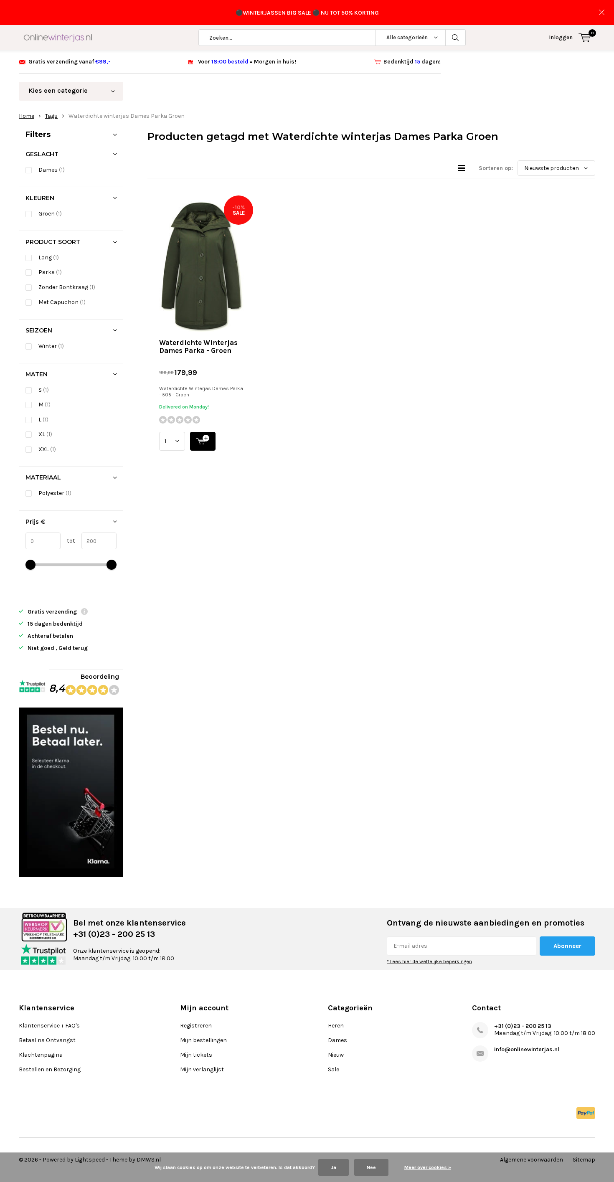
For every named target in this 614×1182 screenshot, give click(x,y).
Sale (333, 1069)
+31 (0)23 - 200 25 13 (522, 1026)
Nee (371, 1167)
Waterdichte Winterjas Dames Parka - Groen (198, 346)
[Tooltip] (84, 612)
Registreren (196, 1025)
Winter (51, 346)
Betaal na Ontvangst (47, 1040)
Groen (50, 213)
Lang (48, 257)
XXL (47, 449)
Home (26, 115)
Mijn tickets (196, 1054)
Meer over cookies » (427, 1167)
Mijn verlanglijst (202, 1069)
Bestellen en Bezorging (50, 1069)
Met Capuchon (62, 302)
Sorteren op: (496, 168)
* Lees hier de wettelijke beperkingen (429, 961)
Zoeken (456, 37)
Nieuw (336, 1054)
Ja (333, 1167)
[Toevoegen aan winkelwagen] (203, 441)
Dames (51, 169)
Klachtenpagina (41, 1054)
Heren (336, 1025)
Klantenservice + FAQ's (49, 1025)
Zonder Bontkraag (66, 287)
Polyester (54, 493)
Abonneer (567, 946)
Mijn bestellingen (203, 1040)
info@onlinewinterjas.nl (526, 1049)
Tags (51, 115)
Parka (50, 272)
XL (45, 434)
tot (68, 540)
